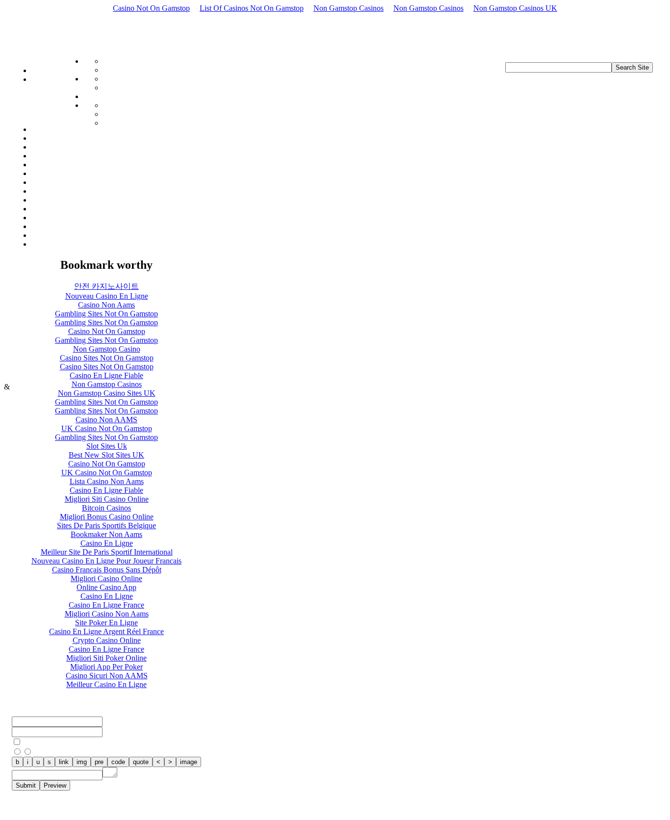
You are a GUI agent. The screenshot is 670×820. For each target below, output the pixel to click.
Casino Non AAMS (106, 419)
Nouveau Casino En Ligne (106, 296)
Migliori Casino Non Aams (107, 614)
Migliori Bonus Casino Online (107, 516)
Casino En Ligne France (106, 605)
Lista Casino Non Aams (107, 481)
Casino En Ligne (106, 543)
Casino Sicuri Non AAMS (107, 675)
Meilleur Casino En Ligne (106, 684)
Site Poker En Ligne (106, 622)
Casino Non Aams (106, 305)
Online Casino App (106, 587)
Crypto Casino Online (107, 640)
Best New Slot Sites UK (106, 455)
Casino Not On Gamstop (151, 8)
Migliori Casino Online (106, 578)
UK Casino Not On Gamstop (106, 428)
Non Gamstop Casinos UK (515, 8)
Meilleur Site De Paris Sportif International (107, 552)
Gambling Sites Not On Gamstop (106, 313)
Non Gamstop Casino (106, 349)
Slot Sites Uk (106, 446)
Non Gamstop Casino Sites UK (106, 393)
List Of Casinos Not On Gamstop (252, 8)
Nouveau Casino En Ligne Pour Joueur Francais (106, 561)
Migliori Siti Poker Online (106, 658)
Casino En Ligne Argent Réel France (106, 631)
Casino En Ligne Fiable (106, 375)
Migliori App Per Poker (106, 667)
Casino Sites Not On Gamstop (107, 358)
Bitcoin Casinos (106, 508)
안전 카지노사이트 (106, 286)
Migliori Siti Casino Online (107, 499)
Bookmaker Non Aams (106, 534)
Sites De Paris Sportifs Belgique (106, 525)
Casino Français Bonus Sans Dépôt (106, 569)
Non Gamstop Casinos (348, 8)
